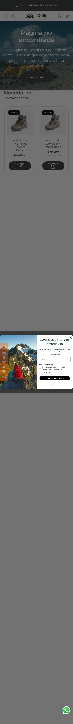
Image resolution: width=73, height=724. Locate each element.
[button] (4, 362)
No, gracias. (54, 384)
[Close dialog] (70, 337)
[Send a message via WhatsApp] (66, 710)
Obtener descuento (55, 378)
